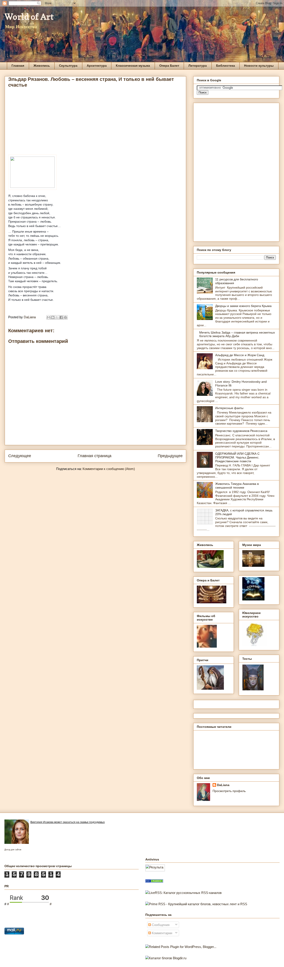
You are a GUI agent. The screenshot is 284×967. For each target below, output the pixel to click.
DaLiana (223, 785)
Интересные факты (229, 408)
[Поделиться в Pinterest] (65, 317)
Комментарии (161, 933)
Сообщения (160, 925)
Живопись (42, 65)
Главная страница (94, 456)
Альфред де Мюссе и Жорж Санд (239, 355)
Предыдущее (170, 456)
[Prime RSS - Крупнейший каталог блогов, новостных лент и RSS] (196, 904)
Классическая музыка (133, 65)
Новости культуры (259, 65)
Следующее (19, 456)
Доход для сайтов (12, 850)
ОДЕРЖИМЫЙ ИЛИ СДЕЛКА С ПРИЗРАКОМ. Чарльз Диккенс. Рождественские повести (237, 457)
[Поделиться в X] (57, 317)
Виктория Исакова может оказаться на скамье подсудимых (67, 822)
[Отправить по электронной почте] (48, 317)
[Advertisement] (95, 122)
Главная (18, 65)
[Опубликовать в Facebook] (61, 317)
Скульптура (68, 65)
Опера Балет (169, 65)
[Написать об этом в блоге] (53, 317)
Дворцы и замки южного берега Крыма (243, 306)
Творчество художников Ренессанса (241, 431)
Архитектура (97, 65)
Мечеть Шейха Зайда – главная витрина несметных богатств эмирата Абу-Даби (237, 334)
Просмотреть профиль (229, 791)
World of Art (29, 17)
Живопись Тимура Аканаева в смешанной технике (237, 485)
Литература (197, 65)
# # (29, 904)
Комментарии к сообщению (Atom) (109, 469)
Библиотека (225, 65)
